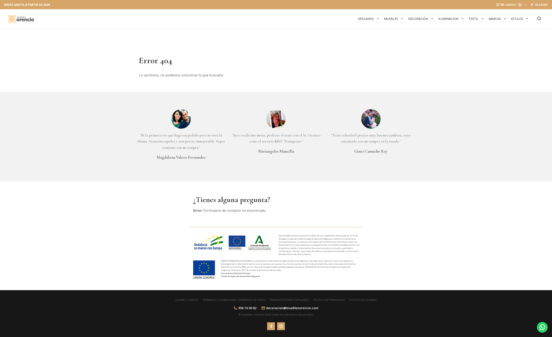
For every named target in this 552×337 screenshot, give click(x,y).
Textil (473, 19)
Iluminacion (448, 19)
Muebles (391, 19)
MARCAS (495, 19)
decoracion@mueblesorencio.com (292, 308)
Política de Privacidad (329, 300)
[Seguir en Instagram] (281, 326)
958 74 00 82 (247, 308)
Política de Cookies (363, 300)
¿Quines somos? (186, 300)
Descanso (366, 19)
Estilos (517, 19)
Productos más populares (289, 300)
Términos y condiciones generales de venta (234, 300)
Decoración (418, 19)
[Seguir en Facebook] (271, 326)
